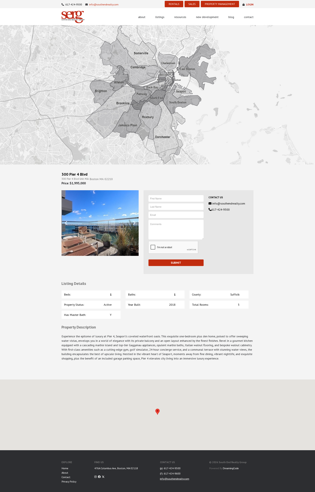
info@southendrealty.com (103, 4)
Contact (66, 477)
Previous (66, 222)
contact (248, 17)
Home (65, 468)
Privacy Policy (69, 481)
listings (159, 17)
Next (134, 222)
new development (207, 17)
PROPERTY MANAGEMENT (220, 4)
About (65, 472)
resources (180, 17)
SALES (192, 4)
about (141, 17)
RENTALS (174, 4)
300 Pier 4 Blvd (74, 174)
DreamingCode (231, 468)
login (249, 4)
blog (231, 17)
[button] (157, 412)
